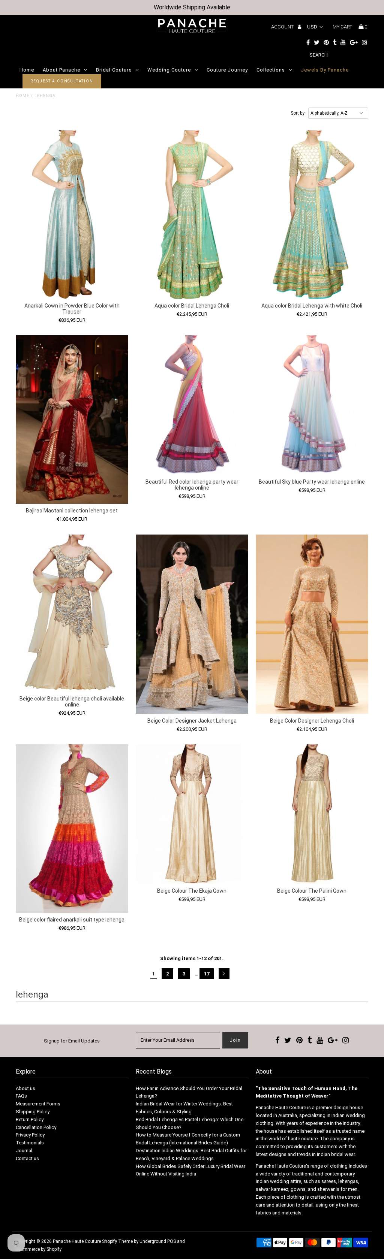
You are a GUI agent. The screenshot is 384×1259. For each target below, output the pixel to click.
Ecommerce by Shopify (39, 1249)
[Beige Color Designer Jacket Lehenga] (192, 624)
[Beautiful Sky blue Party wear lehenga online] (312, 405)
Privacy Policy (30, 1135)
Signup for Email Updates (72, 1041)
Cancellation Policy (36, 1127)
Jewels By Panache (325, 70)
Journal (24, 1150)
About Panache (61, 70)
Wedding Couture (169, 70)
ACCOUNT (283, 27)
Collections (270, 70)
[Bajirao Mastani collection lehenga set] (72, 419)
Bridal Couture (114, 70)
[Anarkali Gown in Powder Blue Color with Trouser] (72, 214)
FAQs (21, 1096)
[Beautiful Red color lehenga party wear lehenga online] (192, 405)
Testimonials (30, 1142)
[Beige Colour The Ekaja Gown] (192, 814)
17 (206, 974)
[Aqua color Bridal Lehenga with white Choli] (312, 214)
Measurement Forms (38, 1104)
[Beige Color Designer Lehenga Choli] (312, 624)
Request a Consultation (61, 81)
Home (27, 70)
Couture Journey (227, 70)
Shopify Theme (117, 1241)
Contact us (27, 1158)
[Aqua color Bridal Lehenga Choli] (192, 214)
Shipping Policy (33, 1111)
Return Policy (30, 1119)
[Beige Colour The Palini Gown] (312, 814)
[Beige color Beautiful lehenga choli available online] (72, 613)
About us (25, 1088)
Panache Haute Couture (77, 1241)
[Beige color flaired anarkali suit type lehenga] (72, 828)
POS (171, 1241)
